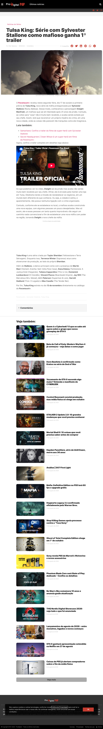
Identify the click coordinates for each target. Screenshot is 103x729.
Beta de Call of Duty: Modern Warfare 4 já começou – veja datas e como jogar (65, 345)
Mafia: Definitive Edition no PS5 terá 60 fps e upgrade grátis (66, 486)
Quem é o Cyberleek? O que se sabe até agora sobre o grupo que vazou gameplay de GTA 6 (66, 329)
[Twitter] (97, 10)
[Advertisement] (51, 237)
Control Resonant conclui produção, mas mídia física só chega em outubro (65, 398)
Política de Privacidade (59, 707)
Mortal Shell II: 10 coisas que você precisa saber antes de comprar (63, 433)
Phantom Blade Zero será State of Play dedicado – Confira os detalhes (65, 574)
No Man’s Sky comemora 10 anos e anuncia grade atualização (63, 592)
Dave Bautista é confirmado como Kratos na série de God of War (63, 363)
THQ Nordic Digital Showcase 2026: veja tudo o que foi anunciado (64, 609)
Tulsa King (45, 297)
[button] (100, 4)
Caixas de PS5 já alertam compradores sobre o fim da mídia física (65, 662)
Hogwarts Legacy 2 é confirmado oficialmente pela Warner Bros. (63, 504)
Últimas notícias (37, 4)
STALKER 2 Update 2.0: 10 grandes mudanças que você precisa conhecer (65, 416)
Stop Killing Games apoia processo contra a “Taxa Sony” (64, 521)
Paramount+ (21, 297)
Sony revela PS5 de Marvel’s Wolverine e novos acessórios (65, 557)
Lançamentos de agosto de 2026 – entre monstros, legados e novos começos (66, 627)
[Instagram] (101, 10)
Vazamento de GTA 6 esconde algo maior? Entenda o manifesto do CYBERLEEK (63, 382)
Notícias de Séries (14, 24)
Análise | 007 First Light (58, 467)
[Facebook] (93, 10)
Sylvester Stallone (33, 297)
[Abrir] (2, 4)
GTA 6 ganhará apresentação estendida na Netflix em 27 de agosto (66, 645)
